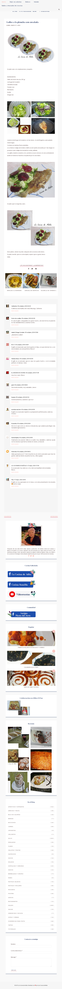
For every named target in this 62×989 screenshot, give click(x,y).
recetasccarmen (16, 409)
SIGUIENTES (7, 516)
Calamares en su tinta (31, 667)
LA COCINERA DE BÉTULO (19, 465)
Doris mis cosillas (16, 318)
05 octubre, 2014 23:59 (26, 437)
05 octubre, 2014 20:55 (28, 409)
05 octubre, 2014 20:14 (22, 397)
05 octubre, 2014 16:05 (26, 358)
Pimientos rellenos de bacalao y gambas (31, 647)
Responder (14, 311)
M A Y (13, 344)
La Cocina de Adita (22, 985)
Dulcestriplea (15, 437)
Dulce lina (14, 451)
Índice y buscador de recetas (12, 5)
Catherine (14, 306)
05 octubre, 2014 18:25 (21, 385)
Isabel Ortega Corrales (17, 332)
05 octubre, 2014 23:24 (23, 423)
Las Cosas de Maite (42, 985)
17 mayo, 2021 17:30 (33, 465)
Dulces (27, 1)
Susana (13, 397)
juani (12, 385)
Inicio (4, 1)
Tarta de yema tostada (31, 687)
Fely (12, 479)
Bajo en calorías (16, 1)
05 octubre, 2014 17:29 (32, 373)
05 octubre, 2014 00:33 (28, 318)
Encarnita (14, 423)
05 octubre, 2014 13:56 (31, 332)
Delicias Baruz (15, 358)
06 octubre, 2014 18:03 (23, 451)
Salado (36, 1)
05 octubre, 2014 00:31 (24, 306)
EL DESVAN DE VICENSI (18, 373)
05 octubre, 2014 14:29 (22, 344)
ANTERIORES (54, 516)
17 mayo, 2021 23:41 (20, 479)
